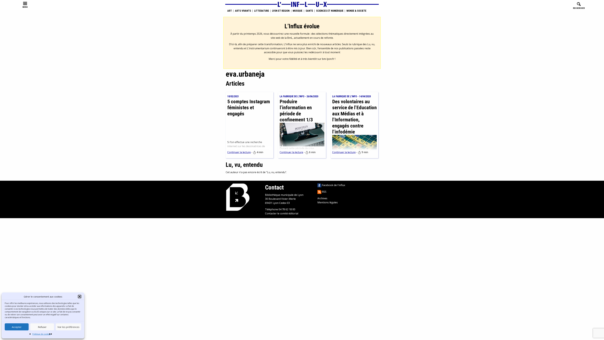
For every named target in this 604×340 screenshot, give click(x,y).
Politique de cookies (41, 334)
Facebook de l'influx (333, 185)
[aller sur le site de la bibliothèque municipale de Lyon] (238, 197)
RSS (323, 191)
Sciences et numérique (329, 11)
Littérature (261, 11)
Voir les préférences (68, 327)
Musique (297, 11)
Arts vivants (243, 11)
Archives (322, 198)
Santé (309, 11)
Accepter (17, 327)
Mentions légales (327, 202)
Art (229, 11)
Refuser (42, 327)
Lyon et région (281, 11)
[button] (79, 296)
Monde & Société (356, 11)
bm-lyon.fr (328, 59)
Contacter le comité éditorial (281, 213)
